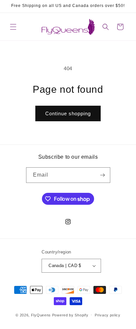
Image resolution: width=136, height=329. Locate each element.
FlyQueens (41, 315)
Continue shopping (68, 113)
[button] (13, 27)
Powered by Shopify (70, 315)
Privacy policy (107, 315)
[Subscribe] (102, 175)
